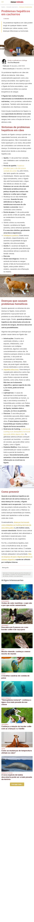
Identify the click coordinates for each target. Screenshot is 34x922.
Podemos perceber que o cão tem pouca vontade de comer (14, 168)
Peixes (3, 674)
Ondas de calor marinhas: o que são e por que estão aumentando (16, 604)
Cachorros (4, 625)
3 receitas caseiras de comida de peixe (15, 677)
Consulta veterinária (12, 7)
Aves (2, 649)
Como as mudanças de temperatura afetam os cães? (16, 752)
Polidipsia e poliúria (10, 235)
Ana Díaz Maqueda (13, 62)
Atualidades (5, 601)
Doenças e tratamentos (25, 7)
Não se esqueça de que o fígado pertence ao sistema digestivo (16, 556)
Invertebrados (6, 698)
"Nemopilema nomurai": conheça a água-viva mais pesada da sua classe (16, 702)
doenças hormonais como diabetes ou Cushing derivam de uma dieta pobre (16, 525)
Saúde (3, 7)
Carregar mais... (17, 784)
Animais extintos (6, 773)
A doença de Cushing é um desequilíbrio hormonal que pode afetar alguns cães (16, 431)
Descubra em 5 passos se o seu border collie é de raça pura (14, 628)
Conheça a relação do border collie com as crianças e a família (16, 727)
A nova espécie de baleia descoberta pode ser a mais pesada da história (16, 777)
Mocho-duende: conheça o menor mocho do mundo (15, 652)
